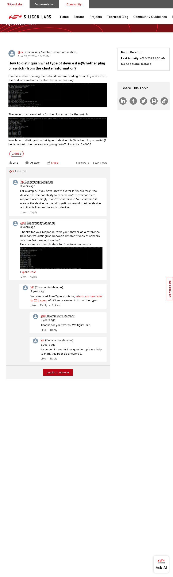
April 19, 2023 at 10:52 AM (33, 56)
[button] (170, 288)
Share (54, 162)
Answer (35, 162)
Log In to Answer (58, 372)
